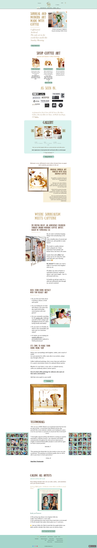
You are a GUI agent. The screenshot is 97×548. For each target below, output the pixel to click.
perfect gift (39, 318)
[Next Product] (63, 130)
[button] (65, 3)
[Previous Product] (32, 130)
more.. (37, 117)
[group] (48, 134)
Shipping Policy (41, 143)
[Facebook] (33, 546)
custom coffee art (37, 337)
